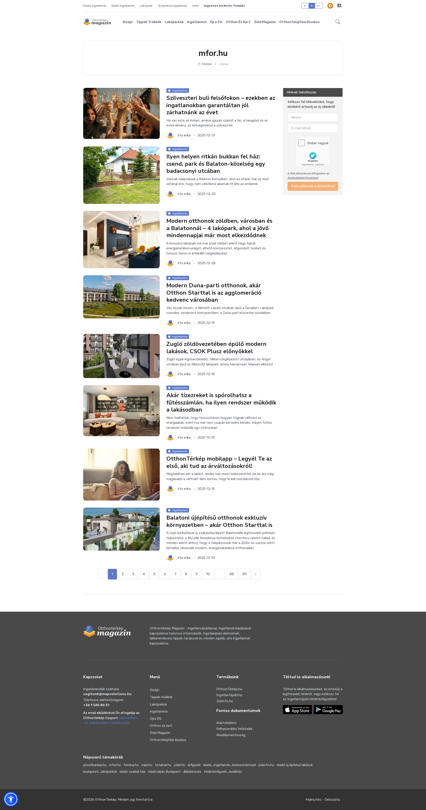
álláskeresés (192, 772)
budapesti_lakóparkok (100, 772)
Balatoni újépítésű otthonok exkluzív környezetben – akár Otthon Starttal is (219, 521)
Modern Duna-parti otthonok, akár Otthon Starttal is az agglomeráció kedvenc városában (213, 293)
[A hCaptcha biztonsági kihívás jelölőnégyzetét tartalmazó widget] (312, 151)
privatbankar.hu (94, 765)
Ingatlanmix (197, 22)
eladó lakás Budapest (164, 772)
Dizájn (128, 22)
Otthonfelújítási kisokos (299, 22)
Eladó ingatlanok (94, 5)
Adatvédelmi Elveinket (303, 177)
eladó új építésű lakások (295, 765)
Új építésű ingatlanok (172, 5)
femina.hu (131, 765)
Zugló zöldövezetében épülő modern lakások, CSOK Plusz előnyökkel (216, 347)
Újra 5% (216, 22)
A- (305, 5)
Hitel (195, 5)
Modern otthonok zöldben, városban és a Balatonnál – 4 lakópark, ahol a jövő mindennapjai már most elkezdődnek (219, 228)
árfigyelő (194, 765)
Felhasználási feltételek (234, 729)
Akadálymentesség (230, 735)
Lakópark (146, 5)
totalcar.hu (163, 765)
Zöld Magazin (265, 22)
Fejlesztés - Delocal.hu (323, 800)
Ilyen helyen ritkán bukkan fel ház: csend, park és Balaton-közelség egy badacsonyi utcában (215, 164)
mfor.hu (115, 765)
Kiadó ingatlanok (123, 5)
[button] (338, 22)
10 (208, 574)
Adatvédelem (226, 723)
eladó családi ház (133, 772)
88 (231, 574)
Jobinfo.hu (224, 701)
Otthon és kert (238, 22)
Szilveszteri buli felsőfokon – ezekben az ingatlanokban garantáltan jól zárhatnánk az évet (220, 105)
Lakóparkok (174, 22)
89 (244, 574)
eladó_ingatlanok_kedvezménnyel (229, 765)
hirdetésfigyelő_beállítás (223, 772)
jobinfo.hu (266, 765)
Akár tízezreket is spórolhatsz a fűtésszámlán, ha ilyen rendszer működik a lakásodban (221, 402)
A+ (318, 5)
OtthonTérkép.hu (229, 689)
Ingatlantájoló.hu (229, 695)
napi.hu (146, 765)
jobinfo (179, 765)
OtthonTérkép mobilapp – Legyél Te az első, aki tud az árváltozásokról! (219, 462)
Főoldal (206, 64)
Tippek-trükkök (148, 22)
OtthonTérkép (105, 800)
